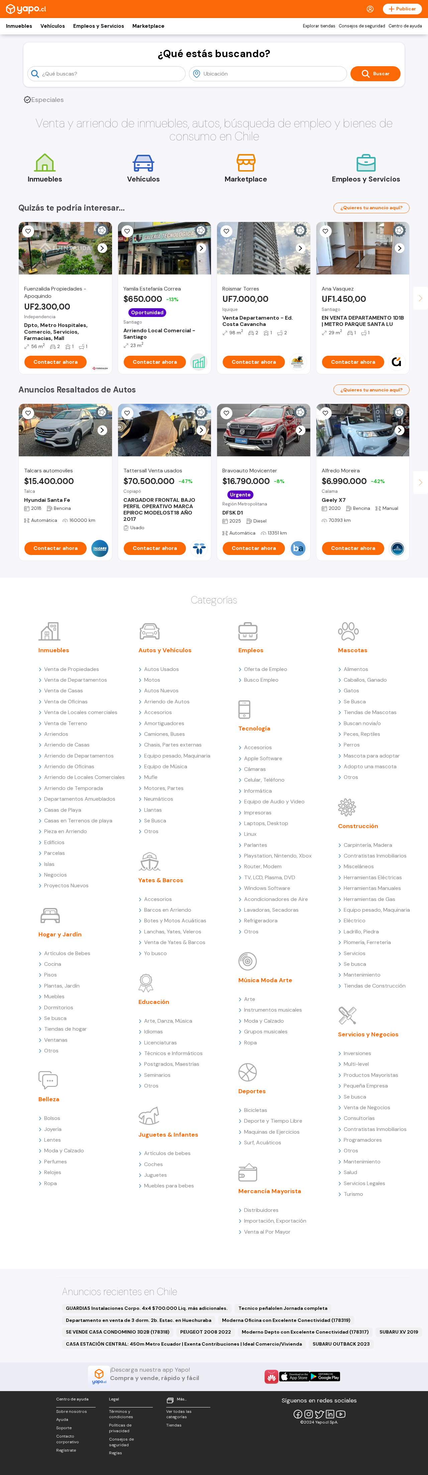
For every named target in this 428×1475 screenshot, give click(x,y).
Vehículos (52, 26)
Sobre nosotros (71, 1411)
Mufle (150, 777)
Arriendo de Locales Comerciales (84, 777)
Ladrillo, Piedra (361, 931)
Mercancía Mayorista (269, 1191)
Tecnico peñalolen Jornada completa (282, 1308)
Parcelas (54, 853)
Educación (153, 1002)
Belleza (49, 1099)
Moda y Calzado (64, 1150)
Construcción (358, 826)
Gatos (351, 690)
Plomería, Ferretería (367, 942)
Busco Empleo (261, 679)
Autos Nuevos (161, 690)
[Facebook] (298, 1414)
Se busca (55, 1018)
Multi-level (356, 1063)
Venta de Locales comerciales (80, 712)
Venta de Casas (63, 690)
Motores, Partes (164, 788)
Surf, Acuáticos (262, 1142)
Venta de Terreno (65, 723)
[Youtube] (340, 1414)
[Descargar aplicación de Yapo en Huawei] (271, 1376)
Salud (350, 1172)
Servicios (354, 953)
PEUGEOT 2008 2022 (205, 1332)
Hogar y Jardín (60, 934)
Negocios (55, 874)
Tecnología (254, 728)
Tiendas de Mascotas (370, 712)
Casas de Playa (62, 809)
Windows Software (267, 888)
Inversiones (357, 1053)
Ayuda (62, 1419)
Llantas (153, 809)
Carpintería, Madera (368, 844)
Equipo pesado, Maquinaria (177, 755)
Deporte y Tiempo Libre (273, 1120)
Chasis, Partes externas (173, 744)
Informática (258, 790)
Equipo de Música (165, 766)
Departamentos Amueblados (79, 798)
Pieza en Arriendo (65, 831)
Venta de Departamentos (75, 679)
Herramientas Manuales (372, 888)
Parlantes (255, 844)
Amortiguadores (164, 723)
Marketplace (148, 26)
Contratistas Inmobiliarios (375, 855)
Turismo (353, 1194)
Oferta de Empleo (265, 669)
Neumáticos (158, 798)
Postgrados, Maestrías (171, 1063)
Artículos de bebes (167, 1153)
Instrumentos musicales (273, 1009)
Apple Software (263, 758)
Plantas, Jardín (62, 985)
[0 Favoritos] (28, 231)
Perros (352, 744)
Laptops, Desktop (266, 823)
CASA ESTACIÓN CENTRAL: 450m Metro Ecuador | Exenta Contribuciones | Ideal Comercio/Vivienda (184, 1344)
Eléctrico (354, 920)
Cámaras (255, 769)
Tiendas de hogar (65, 1028)
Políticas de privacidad (120, 1428)
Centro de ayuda (405, 26)
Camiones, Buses (164, 734)
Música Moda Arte (265, 980)
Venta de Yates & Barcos (174, 942)
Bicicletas (255, 1110)
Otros (51, 1050)
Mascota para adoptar (372, 755)
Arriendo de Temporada (73, 788)
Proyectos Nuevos (66, 885)
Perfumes (55, 1161)
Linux (250, 833)
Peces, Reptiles (362, 734)
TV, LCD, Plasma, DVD (269, 877)
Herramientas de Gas (369, 899)
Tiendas (174, 1425)
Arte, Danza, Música (168, 1020)
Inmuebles (19, 26)
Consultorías (359, 1118)
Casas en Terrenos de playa (78, 820)
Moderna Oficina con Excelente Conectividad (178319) (286, 1320)
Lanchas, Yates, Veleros (172, 931)
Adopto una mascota (370, 766)
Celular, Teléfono (264, 779)
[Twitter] (319, 1414)
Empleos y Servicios (98, 26)
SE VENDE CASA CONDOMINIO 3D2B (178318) (118, 1332)
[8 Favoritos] (326, 231)
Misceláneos (359, 866)
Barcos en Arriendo (167, 909)
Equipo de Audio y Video (274, 801)
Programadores (363, 1139)
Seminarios (157, 1075)
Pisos (50, 974)
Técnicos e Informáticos (173, 1053)
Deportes (252, 1091)
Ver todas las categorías (179, 1414)
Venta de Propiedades (71, 669)
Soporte (64, 1428)
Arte (249, 999)
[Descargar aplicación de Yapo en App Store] (294, 1376)
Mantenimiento (362, 974)
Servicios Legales (364, 1183)
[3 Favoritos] (127, 231)
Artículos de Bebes (67, 953)
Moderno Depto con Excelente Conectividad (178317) (305, 1332)
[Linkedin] (330, 1414)
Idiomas (153, 1031)
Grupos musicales (266, 1031)
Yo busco (155, 953)
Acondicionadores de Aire (276, 899)
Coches (153, 1164)
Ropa (50, 1183)
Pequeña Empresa (366, 1085)
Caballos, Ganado (365, 679)
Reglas (115, 1453)
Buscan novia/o (362, 723)
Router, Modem (263, 866)
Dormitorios (58, 1007)
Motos (152, 679)
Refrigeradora (261, 920)
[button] (102, 248)
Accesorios (158, 712)
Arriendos (56, 734)
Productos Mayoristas (371, 1075)
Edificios (54, 842)
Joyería (53, 1129)
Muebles (54, 996)
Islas (49, 864)
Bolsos (52, 1118)
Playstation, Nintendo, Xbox (278, 855)
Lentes (52, 1139)
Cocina (52, 964)
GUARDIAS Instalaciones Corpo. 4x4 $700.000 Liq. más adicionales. (147, 1308)
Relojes (52, 1172)
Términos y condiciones (121, 1414)
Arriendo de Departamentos (79, 755)
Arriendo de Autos (167, 701)
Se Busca (155, 820)
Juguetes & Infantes (168, 1135)
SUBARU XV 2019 (399, 1332)
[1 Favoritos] (28, 413)
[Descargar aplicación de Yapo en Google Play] (325, 1376)
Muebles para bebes (169, 1185)
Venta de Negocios (367, 1107)
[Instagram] (308, 1414)
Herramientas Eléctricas (373, 877)
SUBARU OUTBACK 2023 (341, 1344)
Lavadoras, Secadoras (271, 909)
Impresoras (258, 812)
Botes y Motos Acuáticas (175, 920)
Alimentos (356, 669)
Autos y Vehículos (165, 650)
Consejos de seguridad (362, 26)
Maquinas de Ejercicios (272, 1131)
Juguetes (155, 1174)
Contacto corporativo (67, 1439)
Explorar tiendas (319, 26)
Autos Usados (161, 669)
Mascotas (352, 650)
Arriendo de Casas (67, 744)
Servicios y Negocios (368, 1034)
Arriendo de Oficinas (69, 766)
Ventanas (56, 1039)
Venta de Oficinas (66, 701)
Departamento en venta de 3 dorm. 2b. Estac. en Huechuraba (138, 1320)
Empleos (250, 650)
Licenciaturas (160, 1042)
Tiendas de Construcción (375, 985)
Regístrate (66, 1450)
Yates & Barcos (160, 880)
